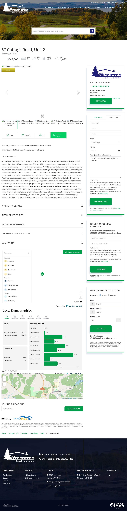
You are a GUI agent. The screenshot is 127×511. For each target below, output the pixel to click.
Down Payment (95, 308)
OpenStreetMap (72, 398)
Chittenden (24, 433)
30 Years (104, 295)
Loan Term (94, 295)
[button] (92, 31)
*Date (92, 139)
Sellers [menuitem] (98, 8)
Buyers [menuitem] (87, 8)
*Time (92, 147)
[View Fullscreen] (4, 384)
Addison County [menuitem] (31, 475)
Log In (49, 486)
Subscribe (101, 269)
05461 (42, 433)
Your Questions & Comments (100, 155)
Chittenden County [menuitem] (32, 478)
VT (17, 433)
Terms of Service (96, 210)
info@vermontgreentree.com (59, 482)
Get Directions (74, 409)
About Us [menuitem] (6, 484)
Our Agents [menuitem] (109, 8)
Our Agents (116, 98)
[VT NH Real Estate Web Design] (104, 506)
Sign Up (57, 486)
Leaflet (64, 398)
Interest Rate (95, 317)
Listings (11, 433)
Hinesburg (34, 433)
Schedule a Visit (113, 117)
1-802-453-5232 (99, 86)
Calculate (101, 329)
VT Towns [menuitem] (77, 8)
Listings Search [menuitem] (63, 8)
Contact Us (101, 101)
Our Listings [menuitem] (48, 8)
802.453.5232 (101, 3)
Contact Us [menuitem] (121, 8)
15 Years (113, 295)
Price (92, 300)
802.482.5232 (121, 3)
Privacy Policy (104, 193)
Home (3, 433)
